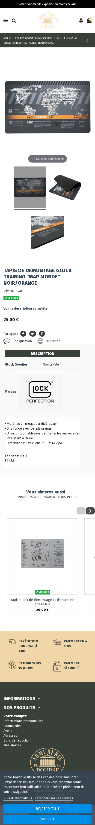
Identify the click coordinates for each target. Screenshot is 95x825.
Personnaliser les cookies (54, 798)
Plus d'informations (18, 798)
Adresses (10, 736)
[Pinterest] (42, 334)
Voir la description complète (25, 309)
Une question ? (23, 341)
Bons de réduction (16, 740)
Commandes (12, 726)
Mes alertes (12, 745)
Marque (10, 392)
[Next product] (91, 40)
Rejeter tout (47, 809)
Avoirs (7, 731)
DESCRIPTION (42, 353)
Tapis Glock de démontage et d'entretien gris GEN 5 (42, 602)
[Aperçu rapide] (74, 525)
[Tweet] (32, 334)
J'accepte (47, 819)
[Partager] (23, 334)
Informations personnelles (23, 721)
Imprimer (53, 341)
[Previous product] (88, 40)
